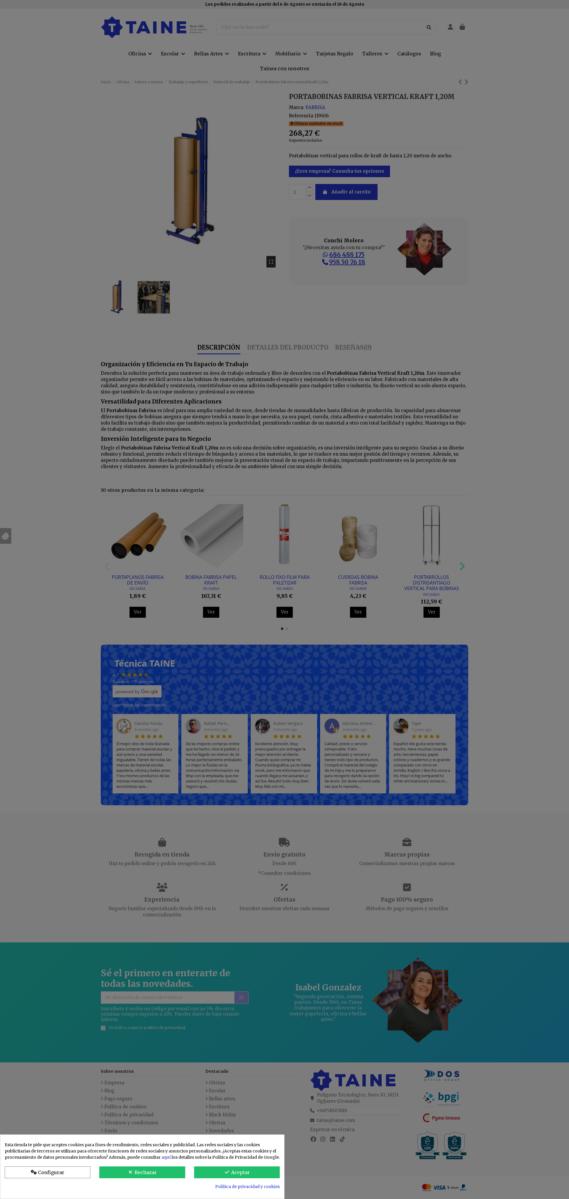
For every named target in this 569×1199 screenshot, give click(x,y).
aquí (166, 1157)
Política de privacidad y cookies (247, 1186)
